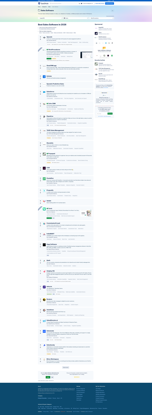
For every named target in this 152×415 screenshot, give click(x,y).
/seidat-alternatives (43, 199)
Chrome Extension (80, 392)
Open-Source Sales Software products (47, 27)
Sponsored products (110, 16)
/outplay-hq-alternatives (44, 269)
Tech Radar (98, 388)
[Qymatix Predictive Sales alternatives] (44, 84)
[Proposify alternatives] (44, 190)
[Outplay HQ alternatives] (44, 271)
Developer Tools (48, 406)
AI (38, 406)
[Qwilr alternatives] (44, 260)
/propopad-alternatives (44, 152)
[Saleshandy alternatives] (44, 345)
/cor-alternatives (42, 166)
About (58, 398)
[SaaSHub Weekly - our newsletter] (79, 3)
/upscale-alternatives (43, 35)
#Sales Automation (46, 32)
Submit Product (109, 3)
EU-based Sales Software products (47, 28)
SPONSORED (39, 49)
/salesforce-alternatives (44, 90)
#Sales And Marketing (58, 32)
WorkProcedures (104, 97)
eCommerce (67, 408)
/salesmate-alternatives (44, 329)
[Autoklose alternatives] (44, 310)
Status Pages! (79, 394)
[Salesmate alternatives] (44, 331)
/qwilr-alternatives (43, 259)
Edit (112, 10)
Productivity (49, 408)
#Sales (40, 32)
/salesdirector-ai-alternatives (45, 318)
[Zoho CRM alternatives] (44, 104)
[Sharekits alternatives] (44, 143)
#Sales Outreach (69, 32)
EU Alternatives (99, 402)
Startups (52, 0)
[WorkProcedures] (44, 50)
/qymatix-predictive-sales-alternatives (47, 82)
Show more (65, 367)
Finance (100, 408)
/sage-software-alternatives (45, 242)
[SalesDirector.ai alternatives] (44, 320)
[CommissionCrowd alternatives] (44, 223)
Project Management (84, 408)
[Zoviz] (44, 209)
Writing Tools (76, 408)
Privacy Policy (46, 411)
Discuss (54, 398)
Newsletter (78, 400)
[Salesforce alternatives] (44, 92)
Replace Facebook (100, 390)
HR (71, 408)
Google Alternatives (100, 392)
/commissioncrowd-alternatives (46, 221)
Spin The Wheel (76, 411)
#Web (75, 32)
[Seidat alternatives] (44, 201)
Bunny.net (63, 411)
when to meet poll (89, 411)
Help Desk (43, 408)
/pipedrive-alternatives (44, 114)
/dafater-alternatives (43, 74)
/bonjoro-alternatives (43, 297)
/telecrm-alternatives (43, 285)
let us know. (106, 87)
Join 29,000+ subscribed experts (104, 116)
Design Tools (56, 406)
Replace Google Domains (101, 400)
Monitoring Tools (93, 408)
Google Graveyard (100, 398)
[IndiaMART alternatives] (44, 234)
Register (109, 0)
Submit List (78, 398)
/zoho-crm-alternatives (44, 102)
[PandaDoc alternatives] (44, 178)
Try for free (49, 58)
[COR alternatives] (44, 168)
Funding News (79, 396)
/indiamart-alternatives (44, 232)
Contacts (50, 398)
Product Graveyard (100, 396)
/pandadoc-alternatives (44, 176)
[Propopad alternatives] (44, 154)
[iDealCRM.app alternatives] (44, 66)
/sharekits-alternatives (44, 141)
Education (105, 408)
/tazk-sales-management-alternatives (47, 129)
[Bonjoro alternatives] (44, 299)
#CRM (64, 32)
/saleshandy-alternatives (44, 343)
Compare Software (80, 390)
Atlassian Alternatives (100, 394)
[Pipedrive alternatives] (44, 116)
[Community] (82, 3)
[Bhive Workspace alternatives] (44, 359)
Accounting (60, 408)
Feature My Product (99, 3)
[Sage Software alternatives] (44, 244)
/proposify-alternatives (44, 188)
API (61, 398)
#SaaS (52, 32)
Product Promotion (42, 398)
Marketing (55, 408)
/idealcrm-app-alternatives (45, 64)
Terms (51, 411)
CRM (39, 408)
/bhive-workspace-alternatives (46, 357)
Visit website (49, 218)
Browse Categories (80, 388)
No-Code (42, 406)
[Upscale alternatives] (44, 37)
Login (113, 0)
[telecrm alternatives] (44, 287)
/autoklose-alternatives (44, 308)
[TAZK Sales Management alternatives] (44, 130)
